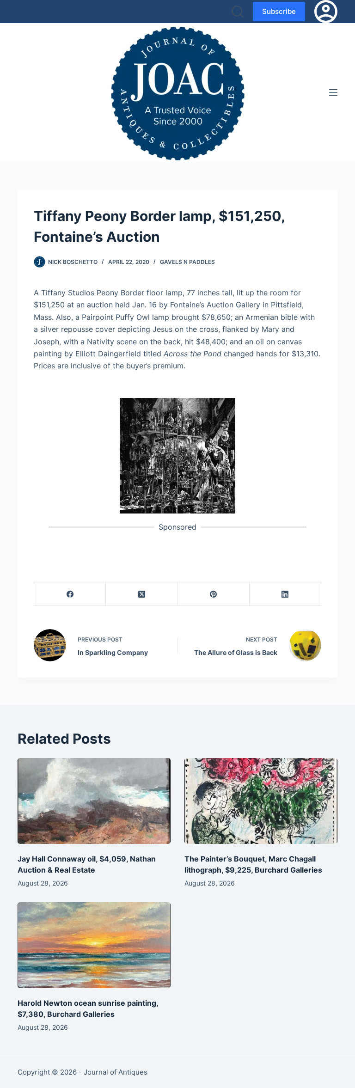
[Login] (325, 11)
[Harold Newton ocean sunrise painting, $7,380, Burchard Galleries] (94, 945)
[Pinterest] (214, 594)
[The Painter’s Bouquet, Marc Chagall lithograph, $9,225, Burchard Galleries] (260, 801)
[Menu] (333, 92)
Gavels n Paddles (187, 261)
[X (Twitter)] (142, 594)
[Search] (238, 12)
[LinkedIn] (285, 594)
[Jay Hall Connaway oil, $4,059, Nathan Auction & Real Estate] (94, 801)
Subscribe (279, 11)
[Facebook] (70, 594)
